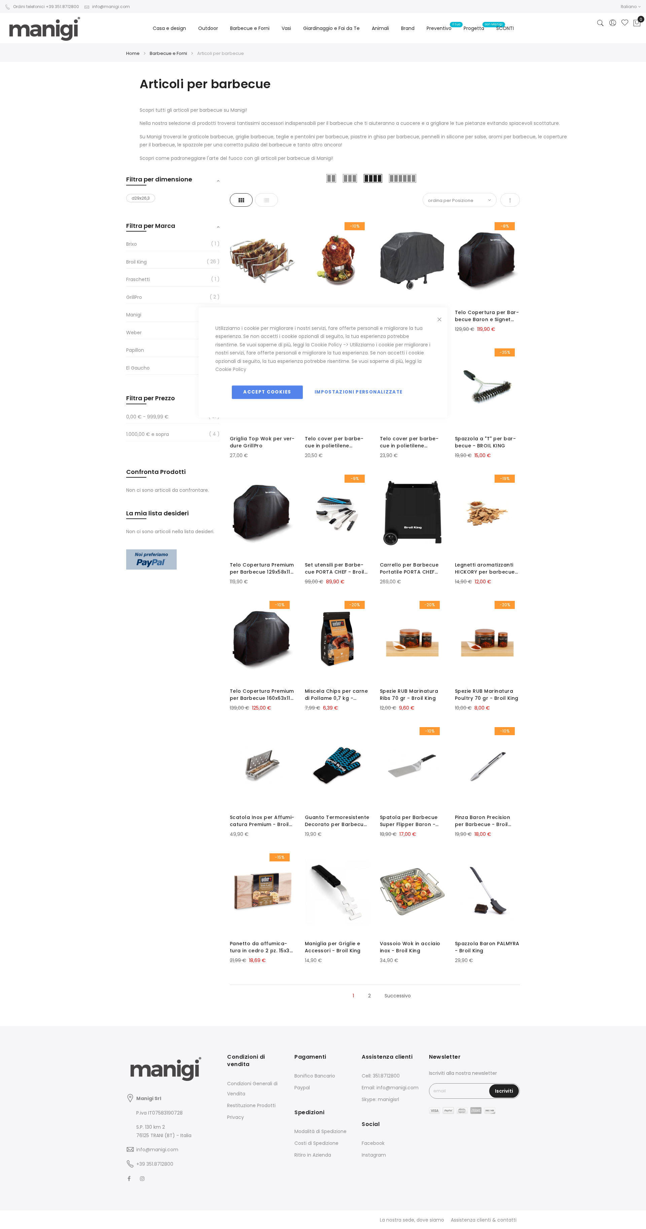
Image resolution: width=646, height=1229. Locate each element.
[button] (631, 6)
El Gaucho (138, 368)
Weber (134, 332)
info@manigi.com (111, 6)
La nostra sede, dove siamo (412, 1220)
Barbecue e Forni (169, 53)
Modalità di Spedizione (320, 1131)
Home (133, 53)
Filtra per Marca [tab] (150, 225)
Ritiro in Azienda (312, 1155)
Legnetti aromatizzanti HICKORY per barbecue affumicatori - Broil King (486, 568)
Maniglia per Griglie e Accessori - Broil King (333, 947)
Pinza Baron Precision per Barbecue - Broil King (482, 821)
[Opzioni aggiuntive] (151, 568)
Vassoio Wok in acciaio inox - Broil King (410, 947)
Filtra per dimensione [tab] (159, 179)
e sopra (147, 434)
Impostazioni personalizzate (358, 392)
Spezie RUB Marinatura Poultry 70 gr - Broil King (486, 695)
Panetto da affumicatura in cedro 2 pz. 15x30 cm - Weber (261, 947)
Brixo (131, 244)
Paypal (302, 1087)
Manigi (133, 314)
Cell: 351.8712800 (381, 1075)
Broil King (136, 262)
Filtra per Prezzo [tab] (150, 398)
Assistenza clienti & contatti (483, 1220)
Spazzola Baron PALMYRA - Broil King (487, 947)
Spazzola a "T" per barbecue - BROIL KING (485, 442)
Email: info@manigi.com (390, 1087)
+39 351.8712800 (154, 1164)
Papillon (135, 350)
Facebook (373, 1143)
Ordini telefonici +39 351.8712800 (46, 6)
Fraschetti (138, 279)
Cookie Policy (326, 344)
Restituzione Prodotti (251, 1105)
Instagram (374, 1155)
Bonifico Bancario (314, 1075)
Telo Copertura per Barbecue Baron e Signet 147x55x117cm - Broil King (487, 316)
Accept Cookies (267, 392)
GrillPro (134, 297)
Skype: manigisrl (380, 1099)
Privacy (235, 1117)
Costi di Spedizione (316, 1143)
